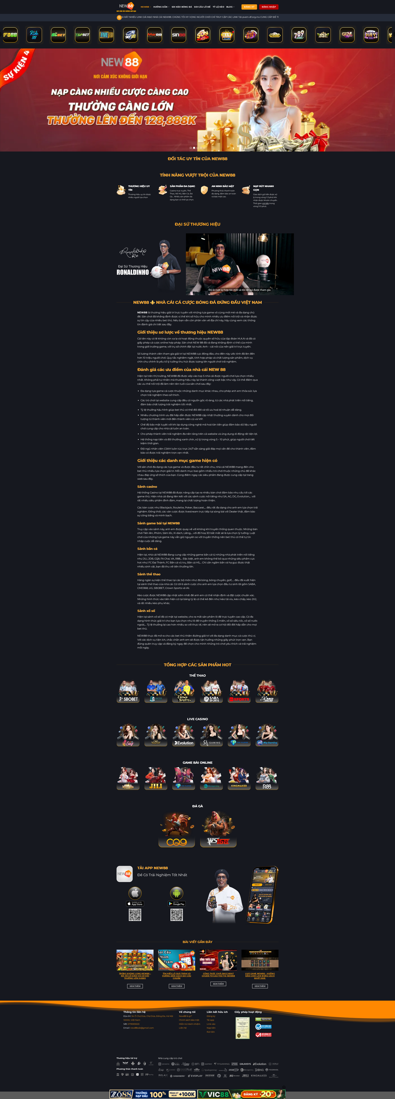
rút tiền (265, 203)
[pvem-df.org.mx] (126, 7)
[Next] (279, 973)
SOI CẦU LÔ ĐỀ (202, 7)
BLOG (229, 7)
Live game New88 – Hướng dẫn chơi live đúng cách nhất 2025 (260, 976)
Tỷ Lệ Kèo (218, 7)
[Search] (119, 17)
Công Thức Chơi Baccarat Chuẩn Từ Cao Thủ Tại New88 (218, 975)
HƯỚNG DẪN (160, 7)
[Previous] (116, 973)
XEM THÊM (135, 986)
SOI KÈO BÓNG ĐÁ (182, 7)
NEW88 (145, 7)
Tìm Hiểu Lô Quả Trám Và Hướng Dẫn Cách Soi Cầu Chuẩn (176, 976)
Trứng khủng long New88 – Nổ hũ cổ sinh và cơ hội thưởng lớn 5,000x (135, 976)
